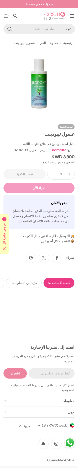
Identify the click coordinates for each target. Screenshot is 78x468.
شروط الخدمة (31, 385)
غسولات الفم (49, 43)
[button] (4, 234)
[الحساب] (14, 16)
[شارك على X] (44, 258)
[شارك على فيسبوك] (57, 258)
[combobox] (39, 29)
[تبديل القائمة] (72, 16)
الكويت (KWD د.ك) (55, 425)
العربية (27, 426)
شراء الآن (39, 188)
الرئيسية (69, 43)
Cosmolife (58, 150)
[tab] (59, 283)
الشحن (70, 162)
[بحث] (9, 29)
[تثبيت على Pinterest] (31, 258)
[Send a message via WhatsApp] (70, 443)
